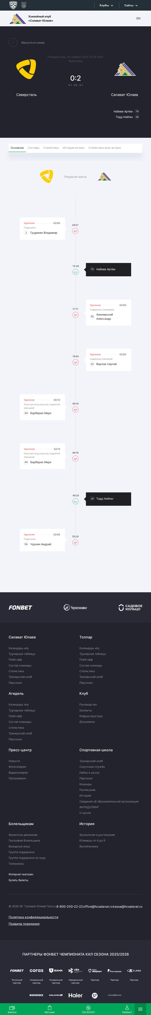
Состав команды (20, 665)
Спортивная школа (96, 750)
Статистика (16, 671)
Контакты (85, 710)
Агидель (16, 693)
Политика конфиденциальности (33, 917)
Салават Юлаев (22, 637)
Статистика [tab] (51, 147)
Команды (85, 784)
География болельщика (24, 840)
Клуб (83, 693)
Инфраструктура (91, 716)
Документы (87, 721)
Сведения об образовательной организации (108, 801)
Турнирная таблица (22, 653)
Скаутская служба (92, 766)
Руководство (88, 704)
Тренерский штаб (20, 676)
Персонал (15, 682)
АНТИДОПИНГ (89, 807)
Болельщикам (21, 824)
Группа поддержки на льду (27, 857)
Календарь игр (19, 648)
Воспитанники (88, 846)
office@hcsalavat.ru (98, 906)
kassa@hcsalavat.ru (127, 906)
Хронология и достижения (97, 834)
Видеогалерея (18, 772)
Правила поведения (24, 924)
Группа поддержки (21, 852)
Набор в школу (89, 772)
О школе (85, 812)
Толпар (85, 637)
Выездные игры (19, 846)
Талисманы (16, 863)
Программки (17, 778)
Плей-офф (15, 659)
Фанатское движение (23, 834)
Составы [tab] (34, 147)
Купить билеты (18, 880)
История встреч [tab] (74, 147)
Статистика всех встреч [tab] (104, 147)
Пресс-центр (20, 750)
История (85, 795)
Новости (14, 761)
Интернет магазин (21, 874)
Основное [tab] (17, 147)
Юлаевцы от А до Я (92, 840)
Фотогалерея (17, 766)
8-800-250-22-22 (69, 906)
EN (138, 18)
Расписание (87, 789)
